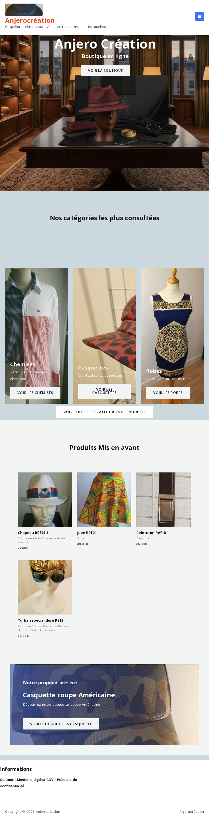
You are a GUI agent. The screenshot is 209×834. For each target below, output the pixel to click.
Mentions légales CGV (35, 780)
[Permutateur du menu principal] (199, 16)
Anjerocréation (30, 20)
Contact (7, 780)
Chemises (22, 364)
